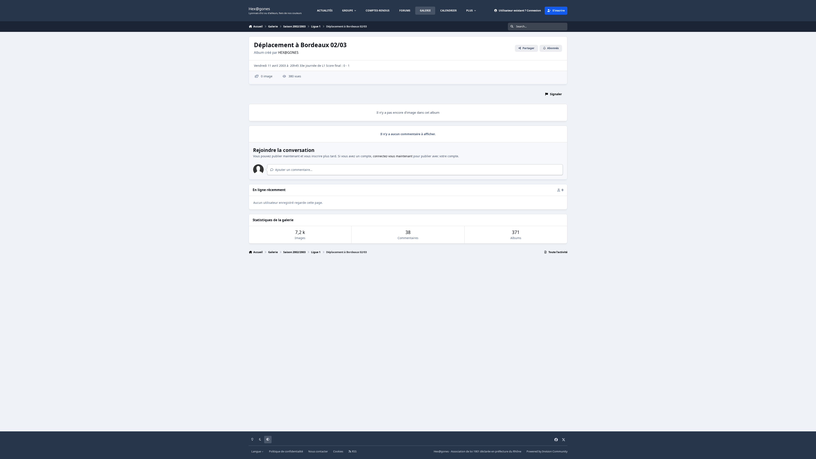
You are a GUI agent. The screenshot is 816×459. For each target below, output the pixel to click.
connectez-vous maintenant (392, 156)
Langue (256, 451)
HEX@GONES (288, 52)
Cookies (338, 451)
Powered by (547, 451)
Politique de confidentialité (286, 451)
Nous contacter (318, 451)
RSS (354, 451)
